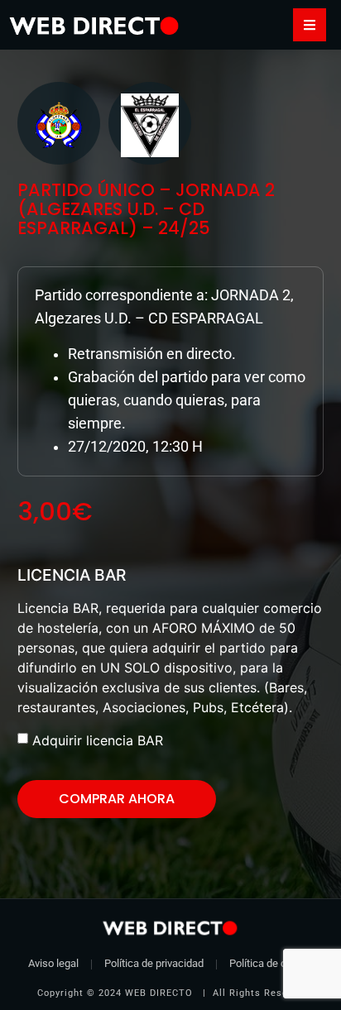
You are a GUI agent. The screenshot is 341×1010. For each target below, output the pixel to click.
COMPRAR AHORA (117, 798)
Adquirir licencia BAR (97, 740)
